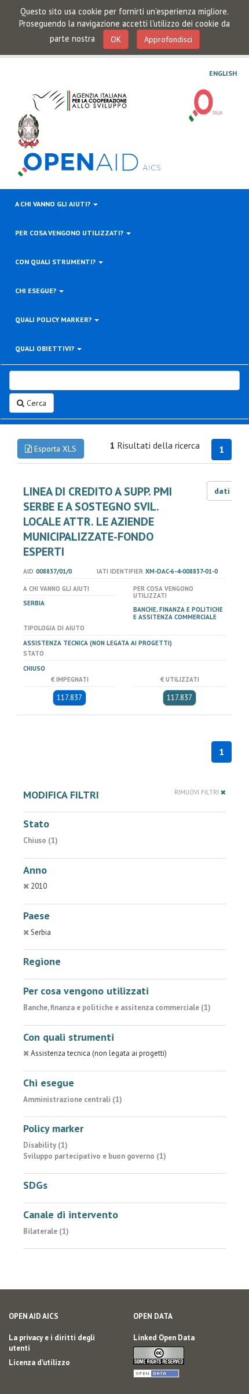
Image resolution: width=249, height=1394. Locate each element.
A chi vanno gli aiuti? (53, 203)
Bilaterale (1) (46, 1231)
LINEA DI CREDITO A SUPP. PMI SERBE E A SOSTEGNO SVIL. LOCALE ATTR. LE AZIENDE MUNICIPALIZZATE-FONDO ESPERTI (97, 521)
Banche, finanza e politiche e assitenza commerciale (178, 613)
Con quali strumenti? (56, 261)
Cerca (35, 403)
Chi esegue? (36, 290)
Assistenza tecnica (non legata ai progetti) (97, 643)
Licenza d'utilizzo (39, 1362)
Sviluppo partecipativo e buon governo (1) (94, 1156)
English (223, 73)
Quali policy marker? (54, 319)
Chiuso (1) (40, 840)
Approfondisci (168, 39)
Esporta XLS (54, 448)
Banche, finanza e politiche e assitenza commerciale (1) (117, 1007)
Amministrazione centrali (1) (72, 1099)
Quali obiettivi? (45, 348)
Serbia (34, 603)
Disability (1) (45, 1145)
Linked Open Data (164, 1338)
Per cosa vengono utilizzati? (70, 232)
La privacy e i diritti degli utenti (52, 1343)
